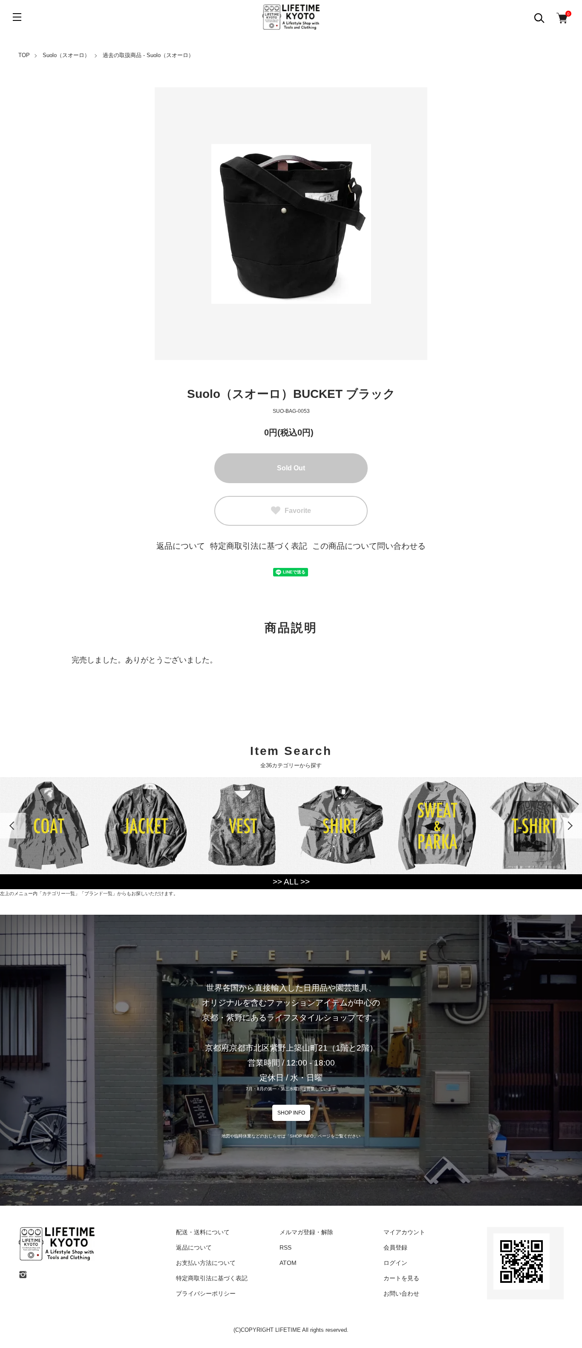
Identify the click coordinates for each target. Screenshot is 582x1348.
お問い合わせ (401, 1293)
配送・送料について (203, 1232)
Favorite (298, 510)
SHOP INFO (291, 1113)
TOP (24, 55)
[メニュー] (17, 17)
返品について (180, 546)
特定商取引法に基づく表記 (258, 546)
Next (569, 825)
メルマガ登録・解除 (306, 1232)
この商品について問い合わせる (369, 546)
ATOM (288, 1262)
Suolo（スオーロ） (66, 55)
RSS (285, 1247)
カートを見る (401, 1278)
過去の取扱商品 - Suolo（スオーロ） (148, 55)
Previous (13, 825)
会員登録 (395, 1247)
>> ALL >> (291, 881)
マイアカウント (404, 1232)
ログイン (395, 1262)
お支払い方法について (206, 1262)
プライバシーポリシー (206, 1293)
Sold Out (291, 468)
